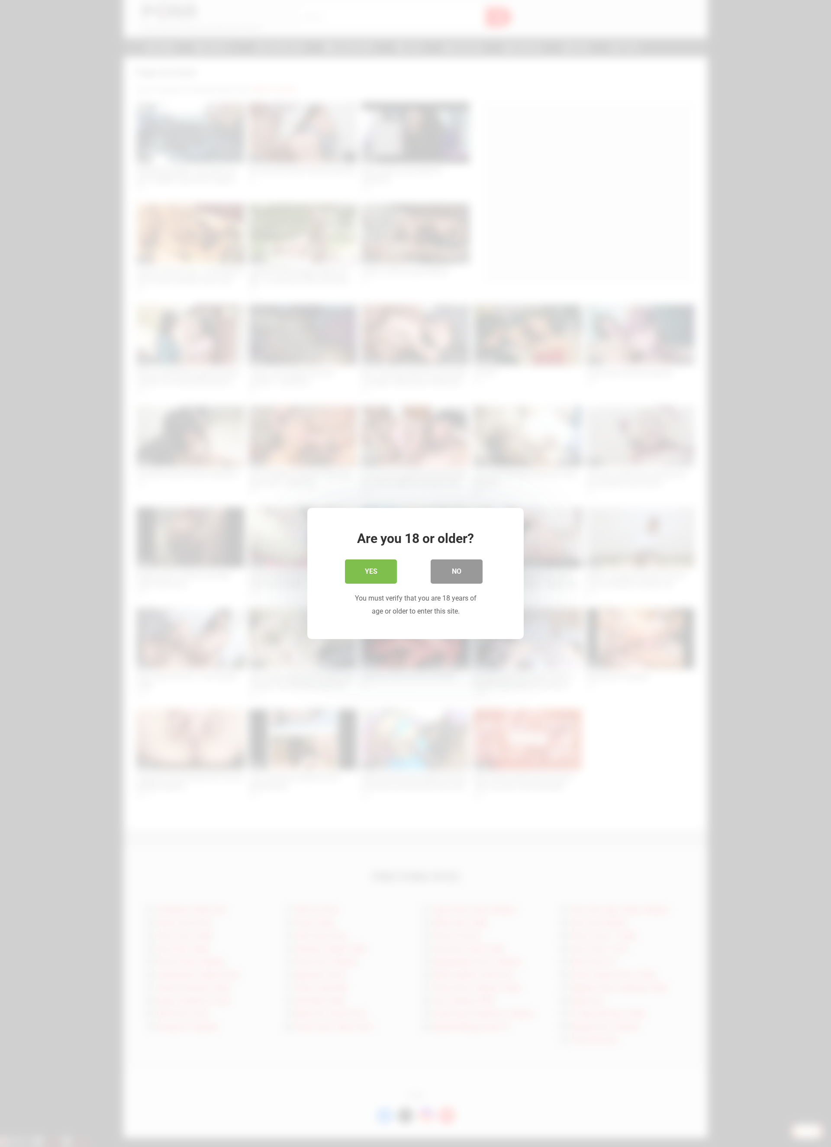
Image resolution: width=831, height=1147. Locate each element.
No (456, 571)
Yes (371, 571)
